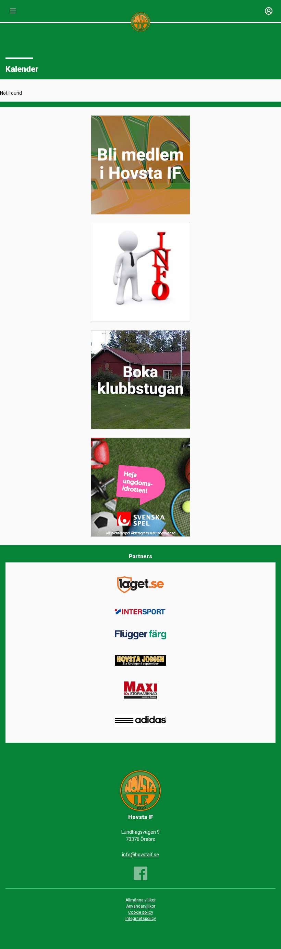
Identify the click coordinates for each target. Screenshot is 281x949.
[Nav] (13, 11)
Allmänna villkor (140, 900)
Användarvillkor (140, 906)
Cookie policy (140, 912)
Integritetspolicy (140, 918)
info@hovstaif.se (140, 854)
